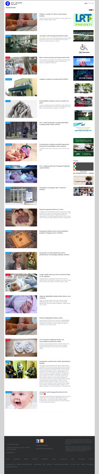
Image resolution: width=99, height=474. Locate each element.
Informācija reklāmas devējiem (44, 448)
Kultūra (83, 464)
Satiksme (49, 464)
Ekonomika (82, 459)
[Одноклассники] (93, 10)
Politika (26, 459)
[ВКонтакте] (89, 10)
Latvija (7, 459)
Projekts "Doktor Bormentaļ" (24, 464)
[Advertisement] (49, 424)
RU (90, 3)
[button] (92, 3)
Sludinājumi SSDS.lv (11, 466)
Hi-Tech (73, 464)
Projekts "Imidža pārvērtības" (61, 464)
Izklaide (91, 459)
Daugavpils (17, 459)
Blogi (78, 464)
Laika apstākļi (37, 464)
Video (72, 459)
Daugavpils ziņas (10, 464)
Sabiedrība (45, 459)
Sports (54, 459)
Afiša (44, 464)
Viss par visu (63, 459)
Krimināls (35, 459)
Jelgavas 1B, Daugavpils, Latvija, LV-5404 (18, 447)
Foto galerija (89, 464)
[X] (91, 10)
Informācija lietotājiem (42, 445)
